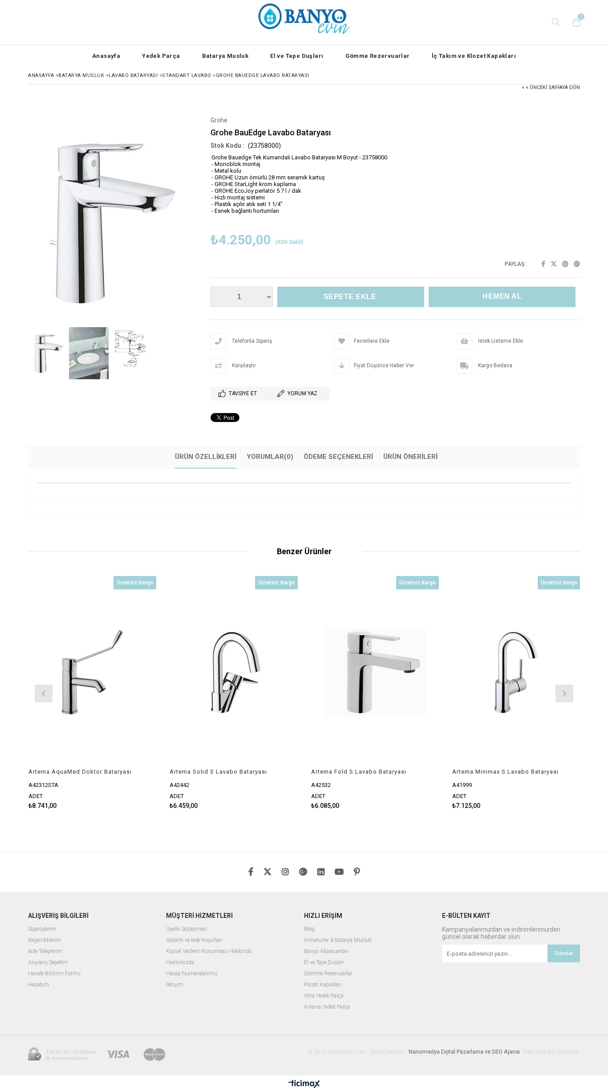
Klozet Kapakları (322, 985)
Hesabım (38, 985)
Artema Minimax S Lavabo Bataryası (505, 771)
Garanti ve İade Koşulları (194, 940)
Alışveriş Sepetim (48, 962)
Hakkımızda (180, 962)
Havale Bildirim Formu (54, 974)
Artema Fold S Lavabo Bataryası (358, 771)
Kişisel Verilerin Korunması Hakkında (208, 951)
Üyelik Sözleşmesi (186, 929)
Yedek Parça (161, 56)
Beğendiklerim (44, 940)
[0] (574, 22)
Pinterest (565, 264)
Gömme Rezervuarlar (377, 56)
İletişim (174, 985)
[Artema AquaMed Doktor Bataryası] (92, 672)
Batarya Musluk (225, 56)
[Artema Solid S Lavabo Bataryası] (234, 672)
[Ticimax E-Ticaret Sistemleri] (304, 1084)
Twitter (554, 264)
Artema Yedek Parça (327, 1007)
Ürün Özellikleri (205, 457)
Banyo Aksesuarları (326, 951)
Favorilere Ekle (92, 693)
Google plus (577, 264)
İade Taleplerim (45, 951)
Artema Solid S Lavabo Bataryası (218, 771)
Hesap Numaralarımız (191, 974)
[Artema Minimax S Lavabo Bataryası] (516, 672)
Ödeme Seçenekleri (338, 457)
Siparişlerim (42, 929)
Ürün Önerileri (410, 457)
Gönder (563, 953)
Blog (309, 929)
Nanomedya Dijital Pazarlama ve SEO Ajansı (464, 1051)
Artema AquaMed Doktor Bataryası (80, 771)
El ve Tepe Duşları (296, 56)
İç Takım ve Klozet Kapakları (474, 56)
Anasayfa (106, 56)
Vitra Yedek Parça (324, 996)
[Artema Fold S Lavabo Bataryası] (375, 672)
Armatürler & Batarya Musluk (338, 940)
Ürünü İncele (123, 693)
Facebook (543, 264)
